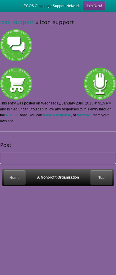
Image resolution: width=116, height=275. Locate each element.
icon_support (17, 22)
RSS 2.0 (12, 115)
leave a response (57, 115)
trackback (85, 115)
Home (15, 178)
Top (101, 178)
